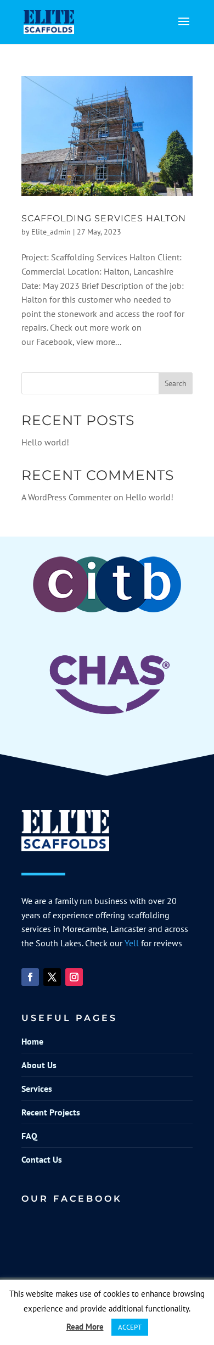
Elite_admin (51, 232)
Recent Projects (50, 1112)
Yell (132, 942)
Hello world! (45, 442)
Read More (85, 1326)
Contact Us (41, 1159)
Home (32, 1041)
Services (36, 1088)
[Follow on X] (52, 977)
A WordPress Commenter (66, 497)
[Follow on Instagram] (74, 977)
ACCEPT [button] (130, 1327)
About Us (39, 1064)
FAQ (29, 1135)
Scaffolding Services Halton (103, 218)
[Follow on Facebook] (30, 977)
